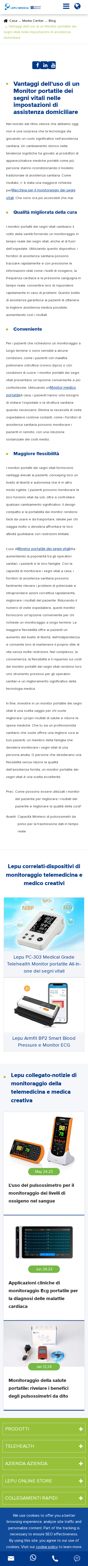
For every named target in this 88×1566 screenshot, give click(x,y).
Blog (52, 21)
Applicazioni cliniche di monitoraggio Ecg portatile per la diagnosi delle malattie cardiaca (43, 1294)
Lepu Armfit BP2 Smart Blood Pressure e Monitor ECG (44, 1042)
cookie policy (47, 1547)
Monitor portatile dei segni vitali (44, 549)
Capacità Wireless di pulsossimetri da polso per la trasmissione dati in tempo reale (48, 824)
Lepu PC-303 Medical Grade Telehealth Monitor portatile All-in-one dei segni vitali (44, 964)
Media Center (33, 21)
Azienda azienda (26, 1463)
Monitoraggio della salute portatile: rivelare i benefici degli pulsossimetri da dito (38, 1388)
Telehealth (19, 1446)
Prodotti (17, 1429)
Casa (13, 21)
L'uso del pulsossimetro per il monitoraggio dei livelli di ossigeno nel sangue (41, 1193)
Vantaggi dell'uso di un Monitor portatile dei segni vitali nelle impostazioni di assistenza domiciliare (40, 32)
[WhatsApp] (33, 1558)
